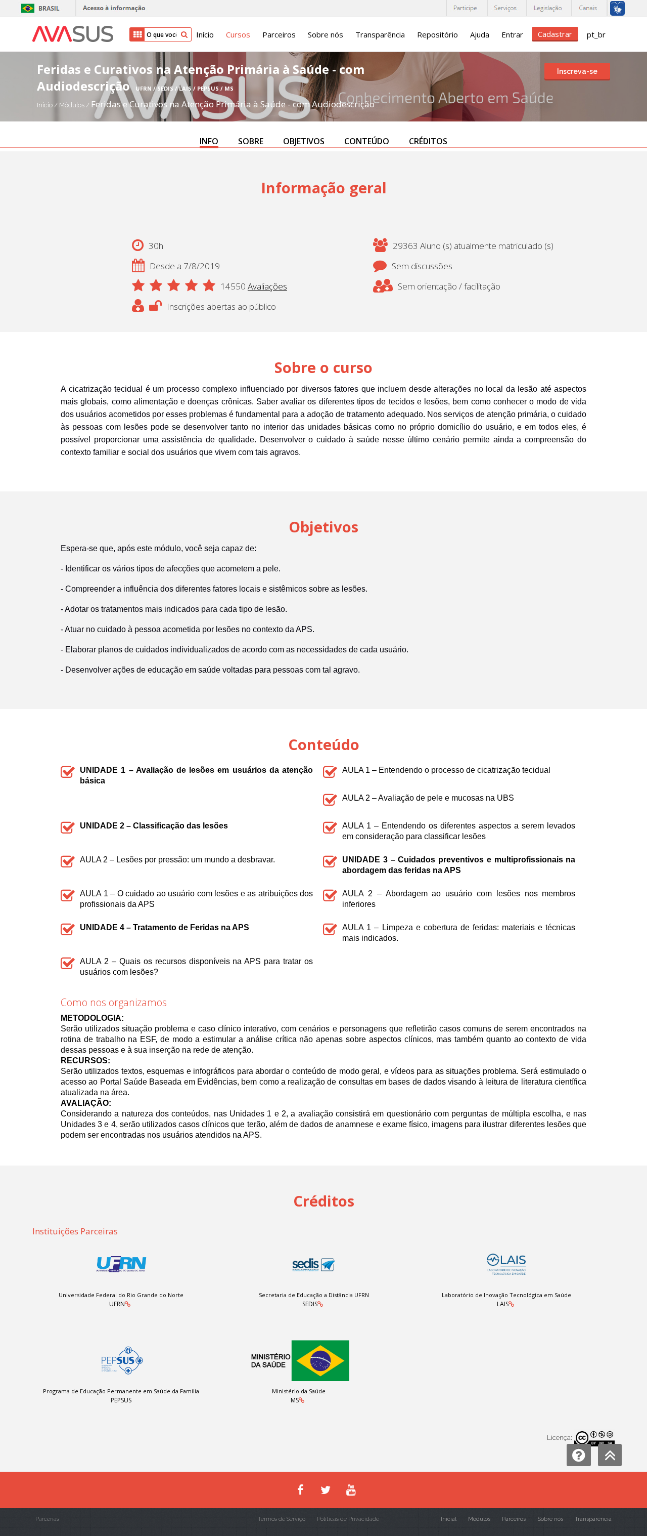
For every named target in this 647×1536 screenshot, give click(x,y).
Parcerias (47, 1519)
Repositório (437, 34)
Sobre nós (325, 34)
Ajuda (479, 34)
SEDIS (309, 1304)
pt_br (596, 34)
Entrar (512, 34)
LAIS (503, 1304)
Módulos (72, 105)
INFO (209, 141)
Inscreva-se (577, 71)
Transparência (380, 34)
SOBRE (250, 141)
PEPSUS (121, 1400)
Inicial (448, 1519)
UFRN (117, 1304)
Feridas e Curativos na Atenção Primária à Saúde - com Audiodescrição (233, 104)
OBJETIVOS (304, 141)
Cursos (238, 34)
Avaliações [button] (267, 286)
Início (205, 34)
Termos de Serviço (281, 1519)
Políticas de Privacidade (348, 1519)
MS (295, 1400)
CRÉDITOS (428, 141)
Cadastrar (555, 34)
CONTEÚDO (366, 141)
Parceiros (279, 34)
